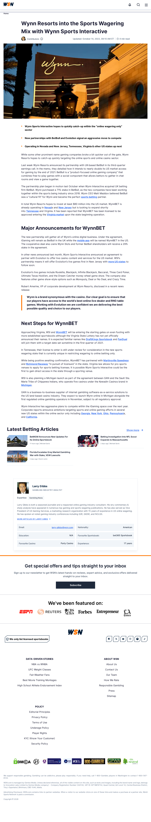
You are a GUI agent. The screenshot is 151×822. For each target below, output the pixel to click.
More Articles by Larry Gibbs (32, 519)
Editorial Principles (39, 711)
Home (6, 13)
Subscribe (75, 585)
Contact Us (111, 669)
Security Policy (39, 743)
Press (112, 690)
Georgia (85, 413)
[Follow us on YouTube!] (123, 639)
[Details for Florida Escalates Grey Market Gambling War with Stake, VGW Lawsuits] (17, 457)
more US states (116, 261)
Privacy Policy (39, 717)
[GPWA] (114, 761)
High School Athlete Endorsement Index (39, 685)
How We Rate (111, 680)
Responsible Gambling (111, 685)
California (31, 416)
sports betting (89, 196)
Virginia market (55, 214)
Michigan (26, 385)
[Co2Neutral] (130, 761)
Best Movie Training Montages (39, 680)
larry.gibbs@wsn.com (62, 527)
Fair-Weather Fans (40, 674)
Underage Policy (39, 727)
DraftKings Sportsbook (99, 339)
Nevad (48, 207)
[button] (146, 5)
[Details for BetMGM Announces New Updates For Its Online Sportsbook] (17, 441)
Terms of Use (39, 722)
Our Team (111, 674)
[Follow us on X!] (116, 639)
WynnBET (61, 332)
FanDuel (122, 339)
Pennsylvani (117, 413)
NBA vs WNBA (39, 664)
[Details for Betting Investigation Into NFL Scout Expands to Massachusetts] (88, 441)
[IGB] (51, 761)
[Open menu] (146, 4)
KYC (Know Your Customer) (39, 738)
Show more (133, 430)
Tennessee (32, 211)
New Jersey (65, 207)
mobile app (83, 240)
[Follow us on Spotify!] (137, 639)
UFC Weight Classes (39, 669)
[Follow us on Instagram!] (130, 639)
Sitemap (111, 696)
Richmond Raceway (37, 363)
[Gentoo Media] (72, 761)
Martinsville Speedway (116, 360)
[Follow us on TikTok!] (144, 639)
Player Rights (39, 733)
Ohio (106, 413)
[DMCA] (22, 761)
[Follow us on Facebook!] (109, 639)
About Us (111, 664)
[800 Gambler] (94, 761)
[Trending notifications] (129, 4)
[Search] (138, 4)
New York (96, 413)
